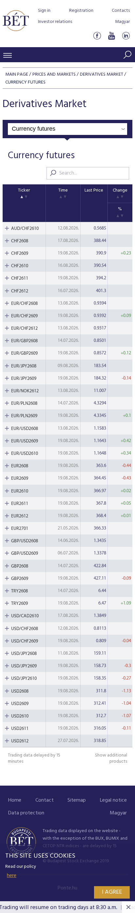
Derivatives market (101, 74)
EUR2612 (19, 516)
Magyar (122, 22)
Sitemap (77, 800)
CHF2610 (19, 266)
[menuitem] (15, 800)
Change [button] (120, 190)
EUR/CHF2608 (24, 303)
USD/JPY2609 (24, 666)
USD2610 (20, 716)
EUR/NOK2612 (25, 391)
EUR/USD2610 (24, 453)
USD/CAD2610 (25, 616)
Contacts (121, 10)
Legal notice (113, 800)
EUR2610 (19, 491)
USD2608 (20, 691)
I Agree (112, 892)
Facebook (97, 35)
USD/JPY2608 (24, 653)
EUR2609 (19, 478)
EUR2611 (19, 503)
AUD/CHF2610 (25, 228)
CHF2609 (19, 253)
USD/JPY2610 (24, 678)
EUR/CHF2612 (24, 328)
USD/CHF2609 (24, 641)
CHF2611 (19, 278)
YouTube (111, 35)
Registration (81, 10)
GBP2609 (19, 578)
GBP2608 (19, 566)
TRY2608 (19, 591)
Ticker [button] (24, 190)
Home (14, 800)
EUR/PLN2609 (24, 416)
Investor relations (55, 22)
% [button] (120, 209)
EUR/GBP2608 (24, 341)
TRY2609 (19, 603)
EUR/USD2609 (24, 441)
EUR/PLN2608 (24, 403)
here (11, 875)
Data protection (26, 813)
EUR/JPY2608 (23, 366)
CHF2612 (19, 291)
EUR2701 (19, 528)
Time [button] (63, 190)
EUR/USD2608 (24, 428)
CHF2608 (19, 241)
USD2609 (20, 703)
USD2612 (20, 741)
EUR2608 (19, 466)
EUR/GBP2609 (24, 353)
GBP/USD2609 (24, 553)
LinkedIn (125, 35)
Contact (44, 800)
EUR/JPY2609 (23, 378)
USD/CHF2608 (24, 628)
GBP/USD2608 (24, 541)
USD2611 (20, 728)
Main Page (16, 74)
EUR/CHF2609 (24, 316)
